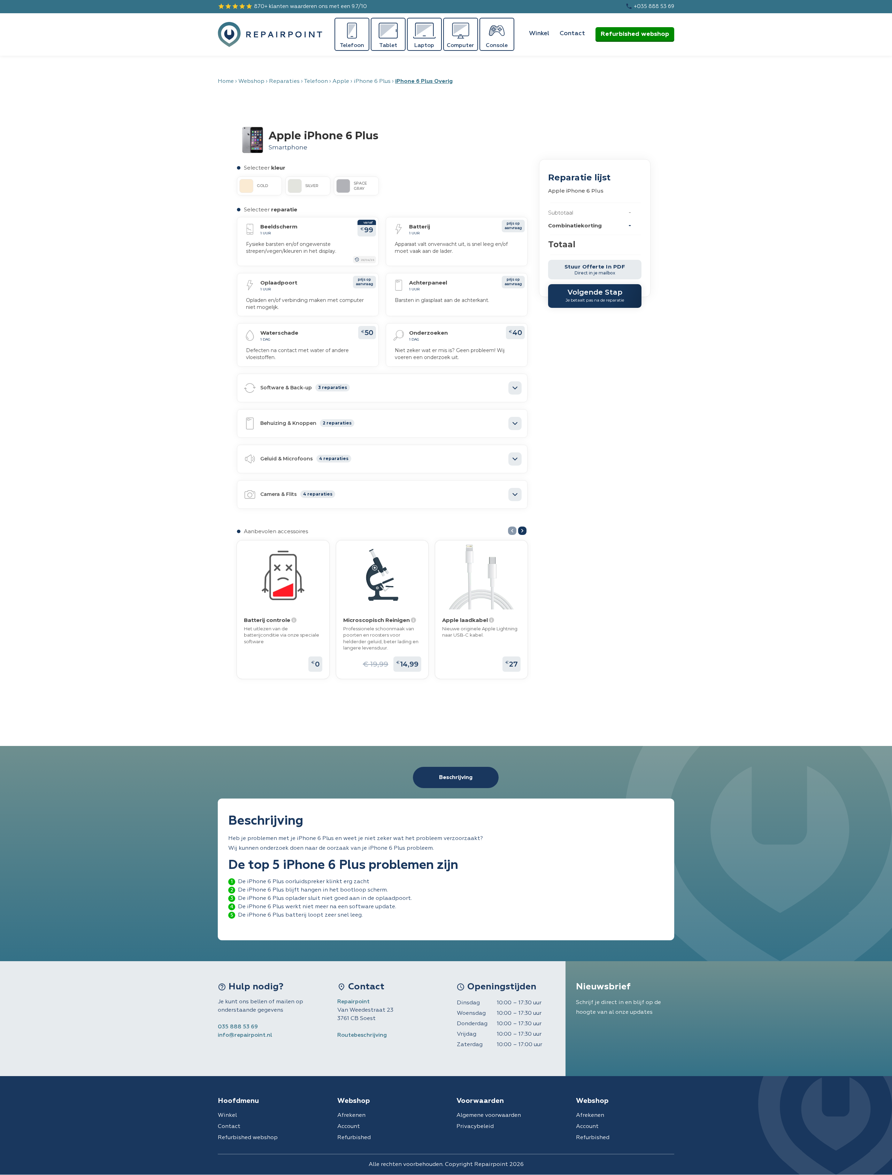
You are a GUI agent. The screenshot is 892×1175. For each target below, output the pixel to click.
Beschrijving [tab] (455, 777)
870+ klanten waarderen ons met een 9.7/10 (292, 6)
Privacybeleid (475, 1126)
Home (226, 81)
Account (348, 1126)
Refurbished (354, 1138)
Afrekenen (351, 1115)
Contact (572, 33)
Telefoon (316, 81)
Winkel (539, 33)
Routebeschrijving (362, 1035)
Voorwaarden (480, 1100)
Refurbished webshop (635, 34)
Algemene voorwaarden (488, 1115)
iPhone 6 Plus (372, 81)
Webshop (251, 81)
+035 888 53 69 (649, 6)
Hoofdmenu (238, 1100)
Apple (340, 81)
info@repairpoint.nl (245, 1035)
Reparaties (284, 81)
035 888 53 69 (238, 1027)
